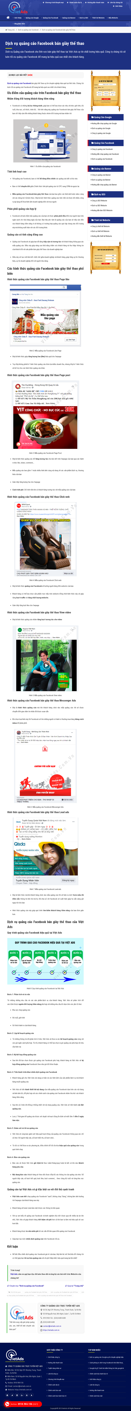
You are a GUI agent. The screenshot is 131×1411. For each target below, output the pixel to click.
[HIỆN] (30, 75)
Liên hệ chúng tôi (116, 2)
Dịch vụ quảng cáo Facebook (19, 83)
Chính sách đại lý (75, 2)
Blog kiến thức (19, 24)
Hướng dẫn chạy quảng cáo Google (104, 123)
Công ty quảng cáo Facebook (102, 149)
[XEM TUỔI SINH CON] (106, 257)
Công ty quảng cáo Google (101, 133)
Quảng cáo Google (32, 18)
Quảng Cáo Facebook (50, 18)
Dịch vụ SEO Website (99, 205)
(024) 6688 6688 (60, 1318)
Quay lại (75, 1286)
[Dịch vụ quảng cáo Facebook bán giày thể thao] (45, 141)
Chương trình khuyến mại (54, 2)
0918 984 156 (48, 1318)
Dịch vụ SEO (84, 18)
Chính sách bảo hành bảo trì (57, 1396)
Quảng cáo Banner (68, 18)
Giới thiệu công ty (54, 1357)
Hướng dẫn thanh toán (95, 2)
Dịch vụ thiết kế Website (100, 231)
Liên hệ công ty (53, 1374)
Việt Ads (14, 1274)
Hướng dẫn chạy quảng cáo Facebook (105, 154)
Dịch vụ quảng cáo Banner (100, 180)
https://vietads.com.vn (51, 1330)
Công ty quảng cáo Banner (101, 175)
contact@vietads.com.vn (52, 1326)
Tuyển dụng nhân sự (54, 1368)
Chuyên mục (26, 1286)
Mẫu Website (113, 18)
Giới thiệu (118, 6)
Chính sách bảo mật (54, 1390)
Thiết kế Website (98, 18)
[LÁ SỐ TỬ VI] (106, 91)
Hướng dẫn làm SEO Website (101, 210)
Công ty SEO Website (99, 201)
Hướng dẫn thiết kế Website (101, 236)
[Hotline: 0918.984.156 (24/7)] (7, 1404)
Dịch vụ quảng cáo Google (100, 128)
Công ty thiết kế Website (100, 226)
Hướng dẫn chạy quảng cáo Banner (104, 185)
